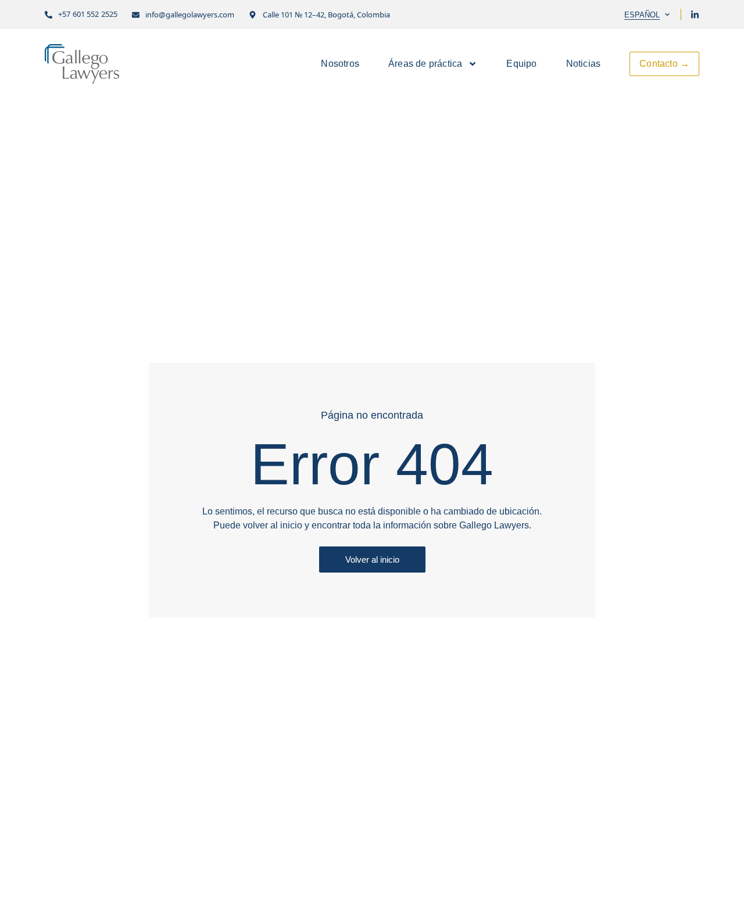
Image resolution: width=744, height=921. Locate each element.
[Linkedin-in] (695, 14)
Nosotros (340, 64)
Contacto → (664, 64)
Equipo (521, 64)
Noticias (583, 64)
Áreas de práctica (425, 64)
